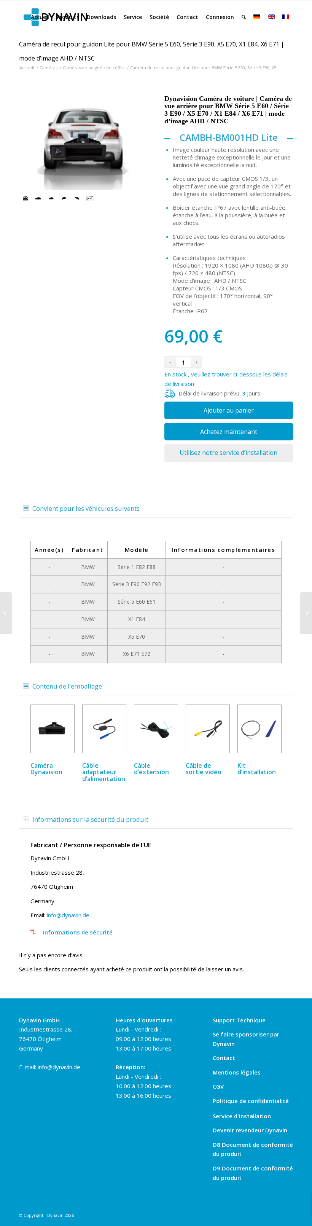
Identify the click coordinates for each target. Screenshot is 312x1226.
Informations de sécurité (78, 932)
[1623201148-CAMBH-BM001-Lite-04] (63, 198)
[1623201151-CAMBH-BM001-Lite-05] (76, 198)
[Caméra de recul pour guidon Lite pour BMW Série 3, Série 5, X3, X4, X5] (6, 613)
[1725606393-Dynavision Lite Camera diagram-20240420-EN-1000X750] (89, 198)
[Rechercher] (244, 17)
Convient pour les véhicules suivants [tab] (86, 508)
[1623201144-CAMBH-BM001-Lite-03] (51, 198)
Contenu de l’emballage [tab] (67, 686)
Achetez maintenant (228, 431)
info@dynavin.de (68, 915)
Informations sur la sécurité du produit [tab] (90, 819)
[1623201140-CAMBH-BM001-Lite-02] (83, 144)
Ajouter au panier (229, 410)
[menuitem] (40, 17)
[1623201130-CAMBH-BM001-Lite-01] (38, 198)
